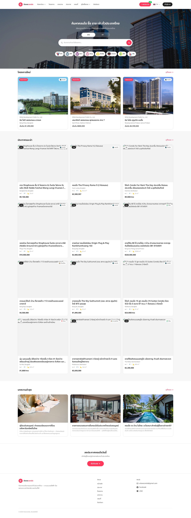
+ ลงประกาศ (145, 4)
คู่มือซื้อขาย (84, 4)
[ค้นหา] (129, 42)
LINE (141, 491)
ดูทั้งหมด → (169, 72)
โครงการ (51, 4)
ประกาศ (68, 4)
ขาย (88, 35)
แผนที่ (76, 4)
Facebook (142, 487)
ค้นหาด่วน (40, 4)
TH (157, 4)
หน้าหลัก (99, 484)
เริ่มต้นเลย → (95, 463)
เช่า (103, 35)
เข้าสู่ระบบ (167, 4)
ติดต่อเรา (96, 4)
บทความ (60, 4)
